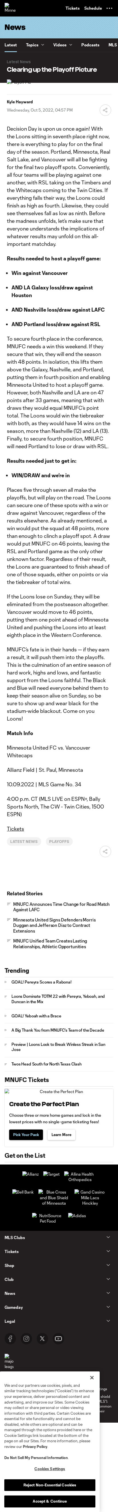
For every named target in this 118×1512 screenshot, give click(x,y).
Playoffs (59, 842)
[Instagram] (26, 1338)
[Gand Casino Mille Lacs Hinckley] (90, 1203)
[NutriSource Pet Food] (48, 1221)
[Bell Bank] (23, 1192)
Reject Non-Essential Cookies (49, 1485)
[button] (109, 8)
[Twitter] (42, 1338)
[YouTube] (58, 1338)
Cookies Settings (49, 1468)
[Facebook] (10, 1338)
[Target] (51, 1174)
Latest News (24, 842)
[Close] (92, 1377)
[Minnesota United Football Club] (10, 8)
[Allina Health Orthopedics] (80, 1179)
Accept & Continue (50, 1501)
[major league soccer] (9, 1364)
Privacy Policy (35, 1446)
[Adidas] (77, 1215)
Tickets (15, 829)
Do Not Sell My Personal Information (36, 1457)
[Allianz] (30, 1174)
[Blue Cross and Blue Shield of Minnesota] (54, 1203)
